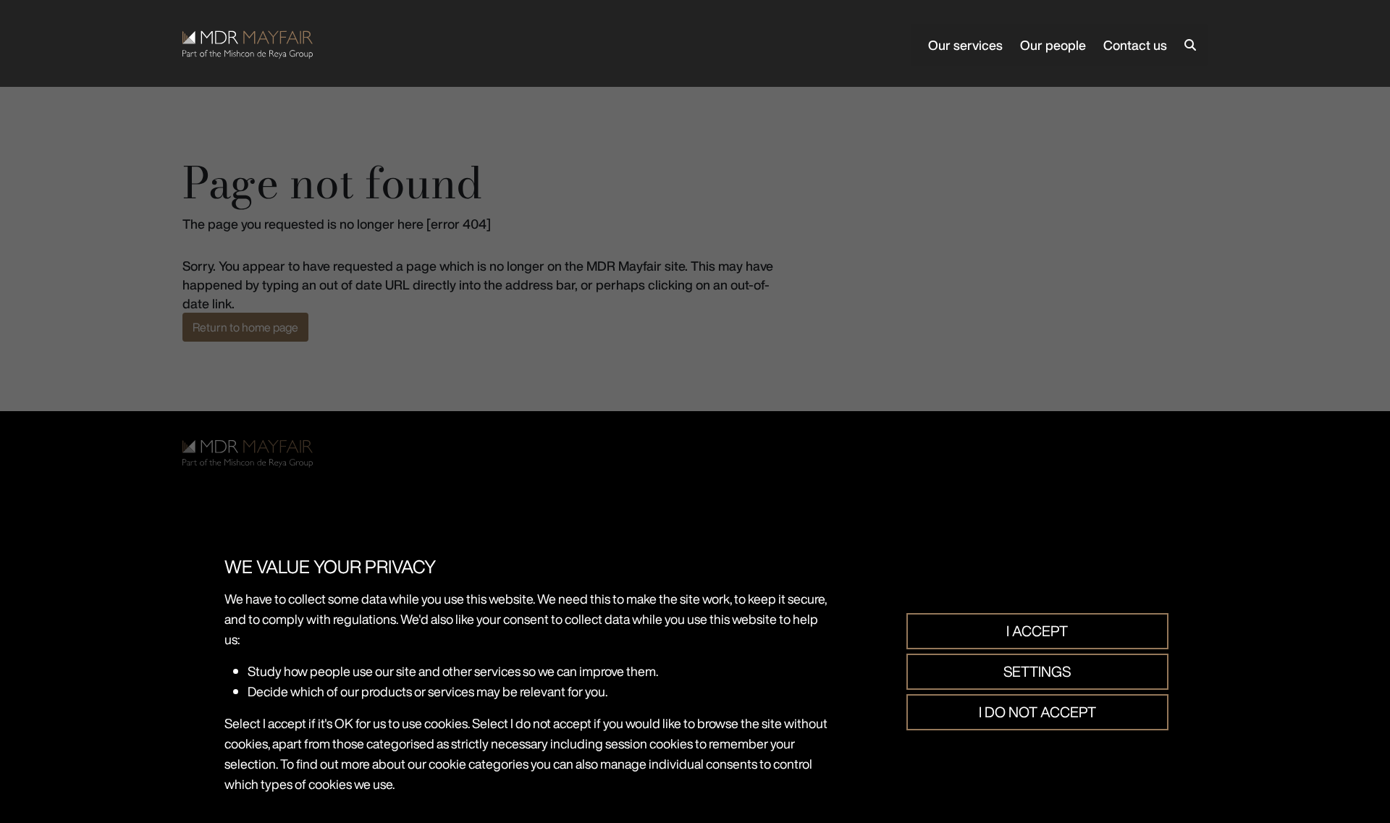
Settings (1037, 671)
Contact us (1135, 44)
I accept (1037, 630)
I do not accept (1037, 711)
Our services (965, 44)
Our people (1053, 44)
